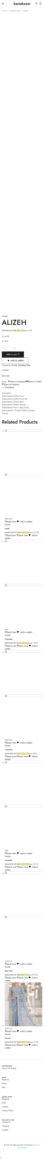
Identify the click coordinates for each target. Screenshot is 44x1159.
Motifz (7, 528)
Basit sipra (9, 971)
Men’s (4, 1083)
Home (4, 11)
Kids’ (4, 1087)
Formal (4, 316)
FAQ (4, 1102)
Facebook (6, 1122)
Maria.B (8, 1038)
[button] (0, 1157)
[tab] (23, 387)
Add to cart (11, 354)
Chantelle (8, 639)
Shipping (5, 1099)
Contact (5, 1106)
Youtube (5, 1129)
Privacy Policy (7, 1110)
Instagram (6, 1126)
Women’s (5, 1079)
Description (9, 387)
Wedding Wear (14, 11)
